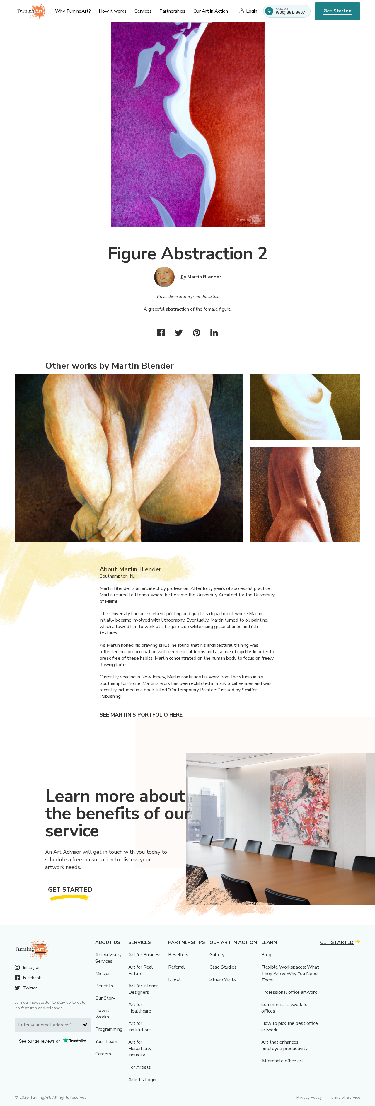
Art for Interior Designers (143, 989)
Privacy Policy (309, 1097)
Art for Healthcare (139, 1007)
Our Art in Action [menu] (210, 11)
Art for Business (145, 955)
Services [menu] (143, 11)
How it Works (102, 1013)
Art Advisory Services (108, 958)
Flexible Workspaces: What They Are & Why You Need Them (290, 973)
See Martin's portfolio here (141, 714)
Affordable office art (282, 1061)
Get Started (337, 11)
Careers (103, 1054)
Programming (108, 1029)
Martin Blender (204, 277)
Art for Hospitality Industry (139, 1048)
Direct (174, 979)
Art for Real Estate (140, 970)
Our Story (105, 998)
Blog (266, 955)
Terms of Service (344, 1097)
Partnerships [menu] (172, 11)
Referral (176, 967)
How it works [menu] (113, 11)
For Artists (139, 1067)
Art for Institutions (140, 1026)
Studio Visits (222, 979)
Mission (103, 973)
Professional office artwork (289, 992)
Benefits (104, 986)
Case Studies (223, 967)
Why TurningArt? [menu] (73, 11)
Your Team (106, 1041)
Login (251, 11)
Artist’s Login (142, 1079)
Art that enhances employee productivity (284, 1045)
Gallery (216, 955)
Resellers (178, 955)
